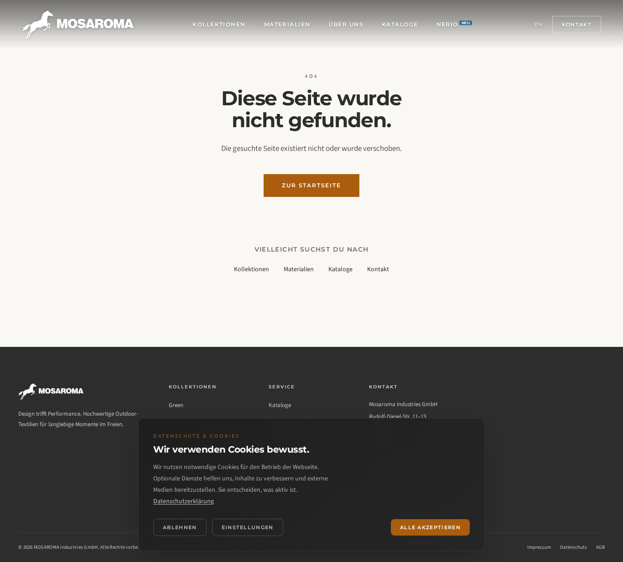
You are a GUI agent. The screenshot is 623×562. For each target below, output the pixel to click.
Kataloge (400, 24)
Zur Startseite (311, 185)
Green (176, 405)
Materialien (287, 24)
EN (539, 24)
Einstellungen (248, 527)
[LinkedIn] (26, 449)
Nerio (453, 24)
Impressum (539, 547)
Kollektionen (218, 24)
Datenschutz (573, 547)
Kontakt (577, 24)
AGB (600, 547)
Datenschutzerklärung (183, 501)
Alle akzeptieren (430, 527)
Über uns (345, 24)
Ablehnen (180, 527)
